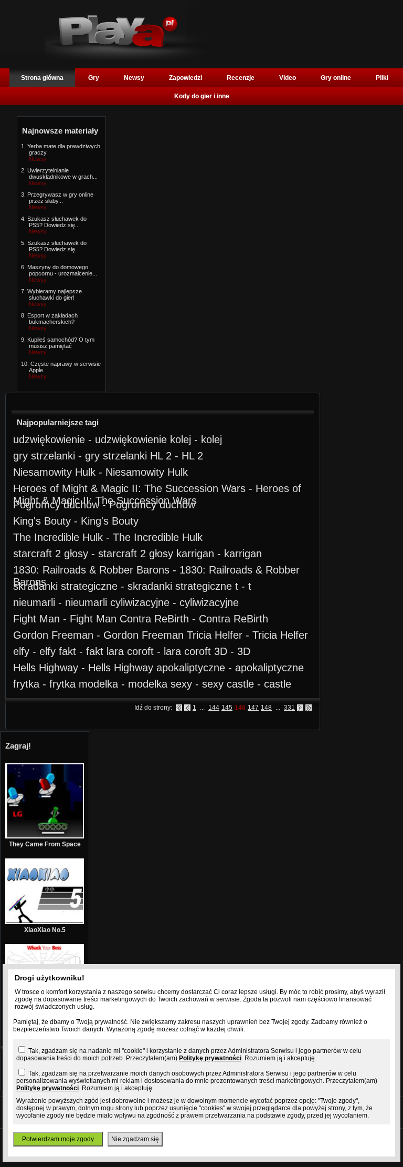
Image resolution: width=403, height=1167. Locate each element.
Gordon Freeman (53, 635)
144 (213, 707)
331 (289, 707)
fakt (67, 651)
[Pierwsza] (179, 707)
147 (253, 707)
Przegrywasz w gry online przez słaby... (60, 197)
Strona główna (42, 77)
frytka (26, 684)
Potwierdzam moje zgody (58, 1139)
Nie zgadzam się (135, 1139)
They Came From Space (45, 844)
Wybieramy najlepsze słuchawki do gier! (54, 294)
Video (287, 77)
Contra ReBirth (154, 619)
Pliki (382, 77)
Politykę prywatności (210, 1058)
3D (220, 651)
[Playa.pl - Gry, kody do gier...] (127, 58)
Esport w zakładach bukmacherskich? (52, 318)
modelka (98, 684)
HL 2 (161, 456)
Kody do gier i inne (201, 96)
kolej (180, 439)
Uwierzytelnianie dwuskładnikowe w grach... (62, 173)
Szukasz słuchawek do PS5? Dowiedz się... (57, 222)
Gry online (336, 77)
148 (266, 707)
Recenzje (240, 77)
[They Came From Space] (44, 836)
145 (226, 707)
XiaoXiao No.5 (45, 930)
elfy (21, 651)
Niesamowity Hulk (54, 472)
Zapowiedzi (185, 77)
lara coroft (130, 651)
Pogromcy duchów (56, 504)
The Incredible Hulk (58, 537)
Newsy (134, 77)
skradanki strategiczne (65, 586)
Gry (93, 77)
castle (240, 684)
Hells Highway (45, 667)
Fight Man (36, 619)
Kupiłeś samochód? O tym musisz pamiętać (60, 342)
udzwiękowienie (49, 439)
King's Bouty (42, 521)
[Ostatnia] (308, 707)
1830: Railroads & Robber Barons (91, 570)
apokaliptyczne (190, 667)
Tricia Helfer (214, 635)
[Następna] (300, 707)
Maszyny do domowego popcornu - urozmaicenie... (62, 270)
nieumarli (34, 602)
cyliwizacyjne (139, 602)
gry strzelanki (44, 456)
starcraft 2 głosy (50, 553)
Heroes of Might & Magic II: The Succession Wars (129, 488)
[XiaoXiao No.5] (44, 922)
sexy (181, 684)
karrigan (195, 553)
